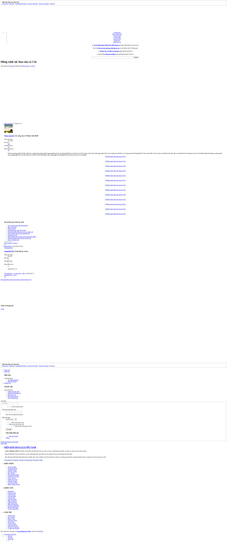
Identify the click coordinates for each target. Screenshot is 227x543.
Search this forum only (17, 424)
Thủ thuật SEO (8, 273)
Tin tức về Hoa (12, 467)
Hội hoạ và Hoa (12, 471)
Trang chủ (7, 370)
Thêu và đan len (12, 501)
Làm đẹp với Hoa (13, 483)
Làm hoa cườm (12, 499)
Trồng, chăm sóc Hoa (14, 484)
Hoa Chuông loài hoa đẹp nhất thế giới (19, 233)
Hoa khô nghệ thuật (13, 475)
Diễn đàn (6, 371)
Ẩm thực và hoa (12, 481)
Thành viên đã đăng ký (14, 393)
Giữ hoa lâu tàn (12, 502)
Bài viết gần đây (12, 381)
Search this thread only (17, 422)
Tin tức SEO (17, 273)
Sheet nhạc (117, 40)
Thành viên (7, 383)
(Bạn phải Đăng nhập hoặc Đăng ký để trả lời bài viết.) (16, 279)
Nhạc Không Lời (117, 34)
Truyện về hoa (12, 523)
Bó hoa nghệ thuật (13, 507)
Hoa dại (12, 66)
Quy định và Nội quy (10, 534)
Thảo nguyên (25, 66)
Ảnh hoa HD (117, 39)
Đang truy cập (12, 395)
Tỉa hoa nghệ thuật (13, 509)
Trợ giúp (10, 537)
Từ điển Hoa (117, 32)
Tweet (2, 309)
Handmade (11, 491)
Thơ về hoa (11, 522)
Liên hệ (10, 536)
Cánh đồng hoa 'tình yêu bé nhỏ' (17, 230)
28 (8, 150)
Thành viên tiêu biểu (13, 391)
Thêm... (8, 438)
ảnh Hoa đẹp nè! (12, 235)
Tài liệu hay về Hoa (13, 476)
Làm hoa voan (12, 493)
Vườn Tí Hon (117, 36)
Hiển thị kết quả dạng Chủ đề (23, 426)
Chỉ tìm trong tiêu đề (17, 406)
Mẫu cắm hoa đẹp (13, 504)
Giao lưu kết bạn (12, 525)
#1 (5, 244)
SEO (23, 273)
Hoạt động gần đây (13, 396)
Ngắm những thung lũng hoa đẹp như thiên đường (22, 236)
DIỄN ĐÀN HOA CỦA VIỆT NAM (20, 447)
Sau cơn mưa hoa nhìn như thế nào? (18, 225)
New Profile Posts (13, 398)
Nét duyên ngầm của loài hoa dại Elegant (19, 238)
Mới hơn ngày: (6, 417)
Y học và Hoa (12, 478)
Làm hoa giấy (12, 494)
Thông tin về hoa (12, 479)
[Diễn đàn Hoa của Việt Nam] (9, 442)
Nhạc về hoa (11, 517)
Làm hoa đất (11, 497)
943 (9, 144)
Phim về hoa (11, 519)
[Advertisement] (113, 18)
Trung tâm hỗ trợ (12, 468)
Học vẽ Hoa (11, 473)
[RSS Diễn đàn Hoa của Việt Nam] (41, 460)
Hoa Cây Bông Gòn (13, 240)
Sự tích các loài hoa (13, 527)
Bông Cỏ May (12, 228)
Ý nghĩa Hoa (117, 37)
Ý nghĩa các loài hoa (13, 528)
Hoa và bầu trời (12, 227)
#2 (5, 276)
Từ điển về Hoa (12, 470)
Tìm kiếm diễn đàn (13, 380)
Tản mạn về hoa (12, 520)
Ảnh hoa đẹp (11, 515)
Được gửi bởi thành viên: (9, 409)
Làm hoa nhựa (12, 496)
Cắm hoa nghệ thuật (13, 505)
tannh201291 (8, 275)
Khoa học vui (117, 42)
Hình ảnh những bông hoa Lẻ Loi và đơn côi (20, 232)
